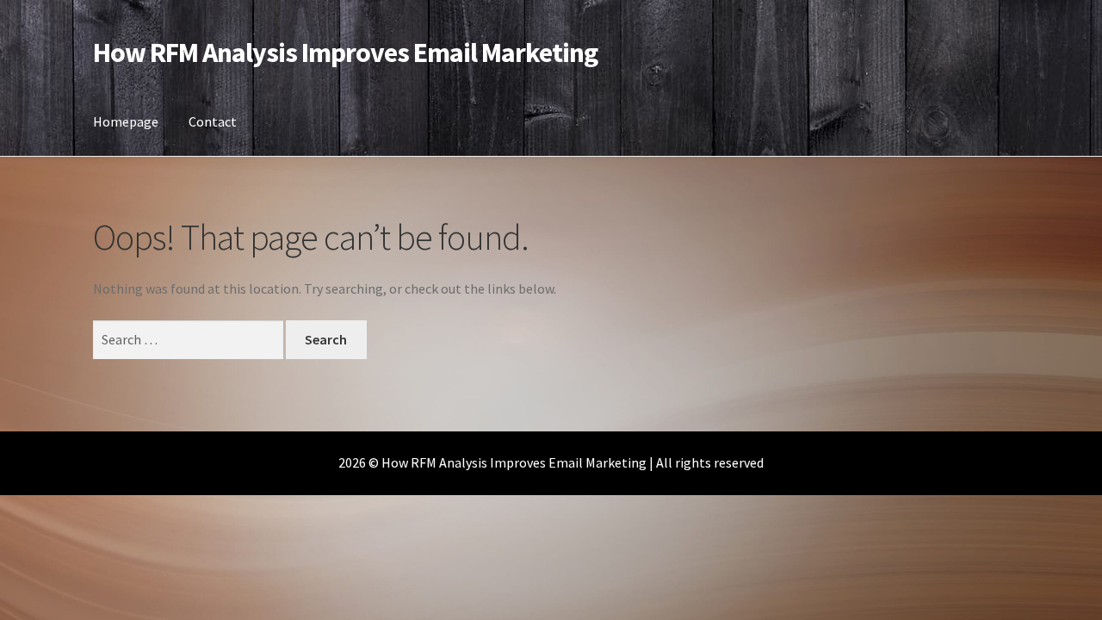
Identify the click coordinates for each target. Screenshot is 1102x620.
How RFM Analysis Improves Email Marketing (345, 52)
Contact (213, 121)
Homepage (125, 121)
